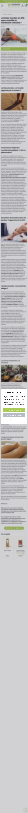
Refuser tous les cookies (14, 415)
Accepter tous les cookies (14, 410)
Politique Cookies (19, 404)
